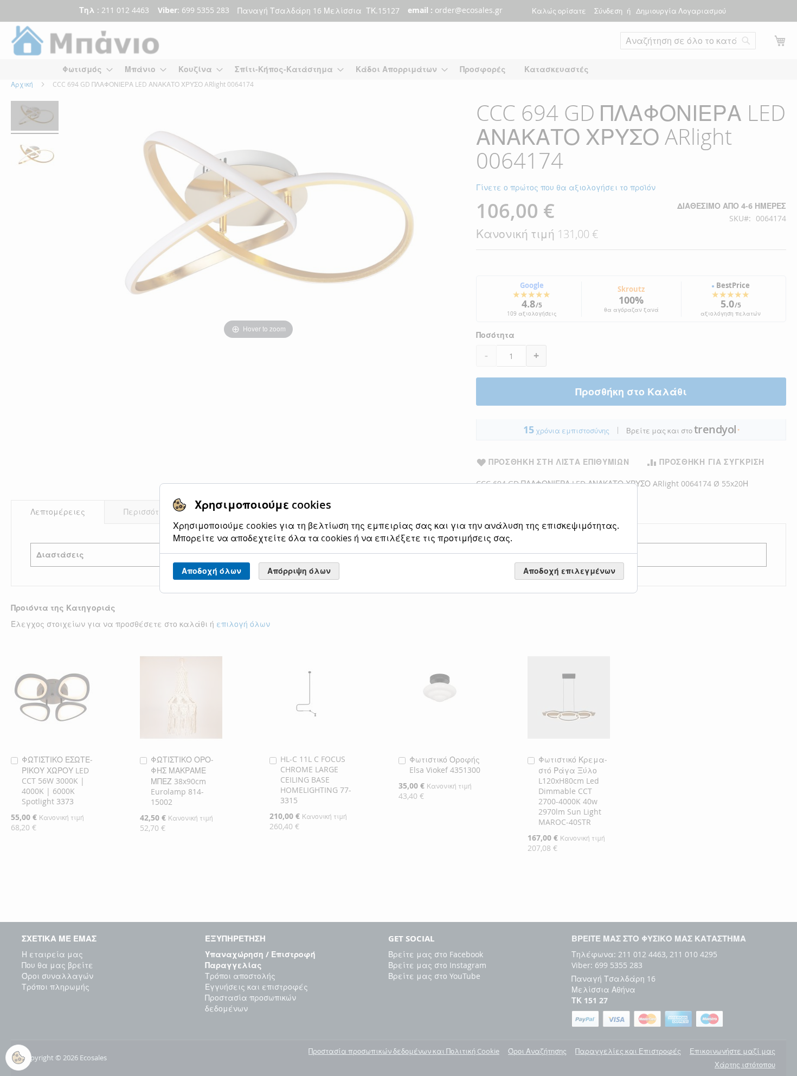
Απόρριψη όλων (299, 571)
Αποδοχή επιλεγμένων (569, 571)
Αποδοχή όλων (211, 571)
